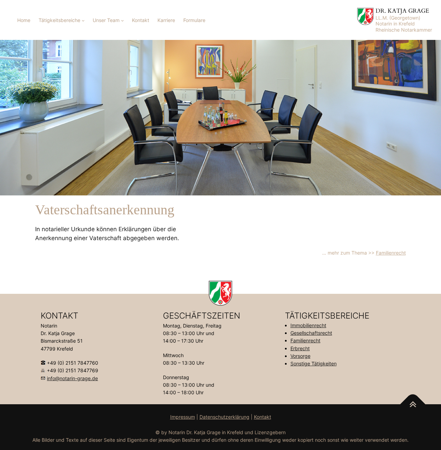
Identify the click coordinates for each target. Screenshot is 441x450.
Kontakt (262, 417)
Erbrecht (300, 348)
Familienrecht (391, 253)
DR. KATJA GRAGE (402, 11)
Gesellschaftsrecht (311, 333)
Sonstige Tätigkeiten (313, 363)
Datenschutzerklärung (224, 417)
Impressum (182, 417)
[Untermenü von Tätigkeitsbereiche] (83, 20)
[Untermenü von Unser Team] (122, 20)
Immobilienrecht (308, 325)
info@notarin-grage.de (72, 378)
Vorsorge (300, 356)
